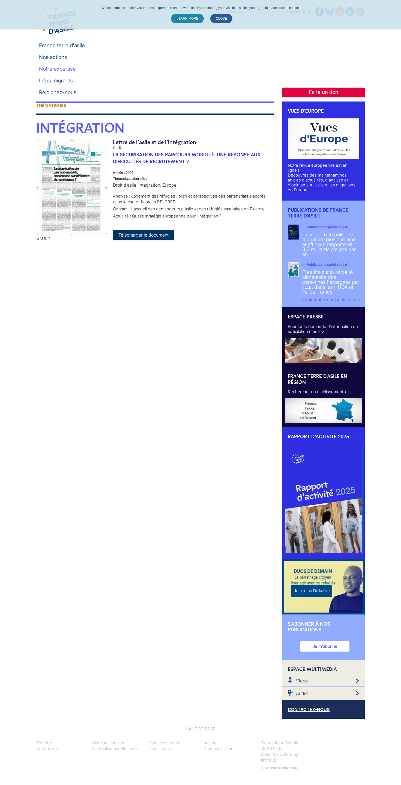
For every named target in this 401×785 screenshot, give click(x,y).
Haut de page (200, 729)
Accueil (211, 742)
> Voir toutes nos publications (330, 299)
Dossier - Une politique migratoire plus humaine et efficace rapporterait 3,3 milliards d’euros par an (329, 244)
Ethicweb (129, 748)
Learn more (187, 18)
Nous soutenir (161, 748)
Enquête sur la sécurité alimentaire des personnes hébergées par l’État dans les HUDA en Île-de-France (330, 282)
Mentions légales (108, 742)
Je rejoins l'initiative (312, 590)
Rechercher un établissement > (317, 391)
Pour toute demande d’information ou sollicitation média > (323, 329)
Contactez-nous (163, 742)
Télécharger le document (143, 235)
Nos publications (220, 748)
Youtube (44, 742)
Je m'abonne (325, 646)
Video (302, 680)
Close (221, 18)
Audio (302, 693)
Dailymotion (47, 748)
